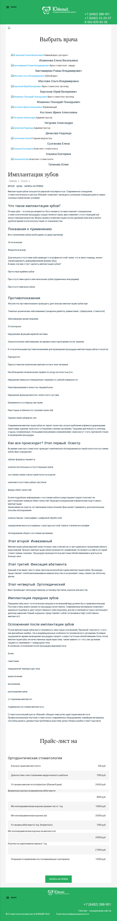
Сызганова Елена (58, 143)
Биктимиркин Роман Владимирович (58, 71)
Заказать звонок (99, 7)
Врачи (11, 186)
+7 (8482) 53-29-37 (98, 18)
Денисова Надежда (58, 133)
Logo (58, 10)
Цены (19, 186)
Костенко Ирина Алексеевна (58, 112)
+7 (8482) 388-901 (97, 14)
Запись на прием (33, 186)
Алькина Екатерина (58, 154)
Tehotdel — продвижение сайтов (94, 910)
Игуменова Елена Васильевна (58, 60)
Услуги (24, 180)
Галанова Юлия (58, 164)
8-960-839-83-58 (96, 22)
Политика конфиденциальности (72, 914)
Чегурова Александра (58, 123)
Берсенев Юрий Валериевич (58, 91)
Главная (13, 180)
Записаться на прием (108, 7)
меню (11, 7)
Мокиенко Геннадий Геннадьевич (58, 102)
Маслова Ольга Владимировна (58, 81)
